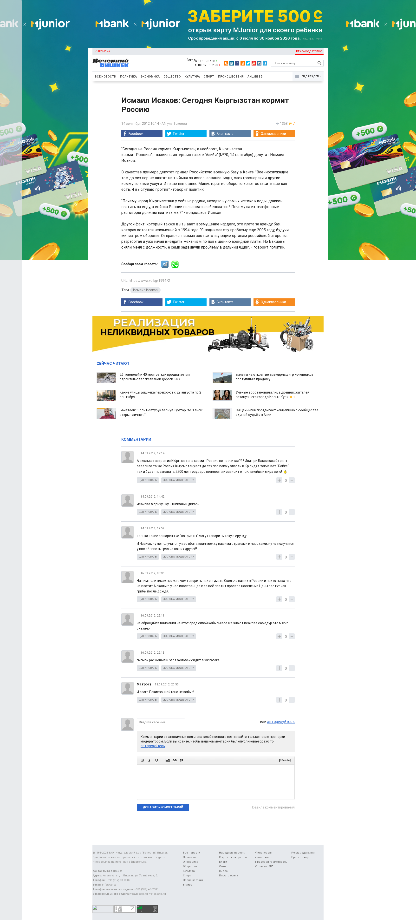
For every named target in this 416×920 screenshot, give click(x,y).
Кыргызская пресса (233, 857)
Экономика (150, 76)
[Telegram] (265, 63)
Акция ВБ (254, 76)
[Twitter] (248, 63)
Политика (128, 76)
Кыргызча (102, 51)
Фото (222, 866)
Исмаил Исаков (145, 290)
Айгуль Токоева (174, 123)
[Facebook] (237, 63)
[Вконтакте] (231, 63)
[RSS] (226, 63)
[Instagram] (259, 63)
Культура (192, 76)
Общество (172, 76)
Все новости (105, 76)
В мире (187, 884)
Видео (223, 871)
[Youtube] (254, 63)
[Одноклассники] (242, 63)
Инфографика (228, 875)
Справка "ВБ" (264, 866)
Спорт (209, 76)
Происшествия (231, 76)
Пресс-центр (300, 857)
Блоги (223, 861)
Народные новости (232, 852)
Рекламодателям (309, 51)
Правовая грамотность (271, 861)
